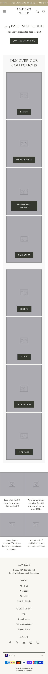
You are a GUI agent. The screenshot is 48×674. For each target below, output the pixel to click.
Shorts (24, 309)
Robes (24, 357)
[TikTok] (38, 642)
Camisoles (24, 255)
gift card (24, 452)
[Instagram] (24, 642)
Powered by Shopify (24, 671)
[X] (17, 642)
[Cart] (43, 11)
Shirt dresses (24, 159)
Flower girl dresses (24, 205)
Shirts (24, 112)
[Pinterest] (31, 642)
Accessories (24, 404)
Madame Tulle (24, 11)
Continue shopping (24, 41)
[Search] (37, 11)
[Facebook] (10, 642)
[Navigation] (4, 11)
